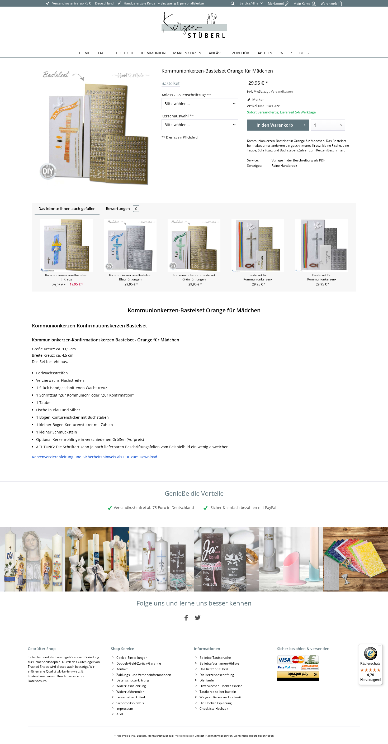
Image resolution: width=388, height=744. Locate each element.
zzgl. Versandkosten (278, 91)
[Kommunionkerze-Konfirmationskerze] (97, 559)
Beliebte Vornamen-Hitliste (219, 663)
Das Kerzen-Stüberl (214, 669)
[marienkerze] (32, 559)
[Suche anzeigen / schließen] (233, 3)
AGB (119, 714)
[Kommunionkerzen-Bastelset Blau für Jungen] (130, 245)
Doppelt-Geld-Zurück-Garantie (138, 663)
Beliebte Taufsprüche (215, 657)
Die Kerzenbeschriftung (217, 675)
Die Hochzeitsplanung (216, 703)
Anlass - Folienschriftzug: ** (186, 94)
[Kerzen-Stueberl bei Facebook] (186, 617)
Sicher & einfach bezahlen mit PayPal (243, 507)
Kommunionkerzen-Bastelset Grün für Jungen (194, 277)
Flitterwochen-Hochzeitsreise (221, 686)
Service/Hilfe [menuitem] (249, 3)
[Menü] (379, 647)
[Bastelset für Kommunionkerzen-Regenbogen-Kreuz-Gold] (258, 245)
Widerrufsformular (130, 691)
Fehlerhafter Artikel (130, 697)
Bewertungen (121, 208)
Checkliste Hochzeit (214, 708)
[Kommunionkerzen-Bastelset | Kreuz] (66, 245)
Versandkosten (184, 735)
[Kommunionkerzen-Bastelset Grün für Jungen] (194, 245)
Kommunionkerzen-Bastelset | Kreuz (66, 277)
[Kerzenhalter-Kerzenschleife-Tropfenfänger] (291, 559)
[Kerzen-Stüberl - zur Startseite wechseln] (194, 26)
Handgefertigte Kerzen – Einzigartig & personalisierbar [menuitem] (163, 3)
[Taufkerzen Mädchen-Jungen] (161, 559)
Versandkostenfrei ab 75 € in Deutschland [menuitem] (82, 3)
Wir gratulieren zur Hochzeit (220, 697)
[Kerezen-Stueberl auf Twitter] (198, 617)
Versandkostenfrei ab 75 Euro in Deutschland (154, 507)
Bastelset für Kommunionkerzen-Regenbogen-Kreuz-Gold (258, 277)
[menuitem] (233, 3)
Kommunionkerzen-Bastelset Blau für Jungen (130, 277)
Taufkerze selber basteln (218, 691)
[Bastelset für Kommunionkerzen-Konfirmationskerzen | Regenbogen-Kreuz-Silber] (321, 245)
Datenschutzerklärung (132, 680)
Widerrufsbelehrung (131, 686)
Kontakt (121, 669)
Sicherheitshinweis (130, 703)
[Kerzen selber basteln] (355, 559)
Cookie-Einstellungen (131, 657)
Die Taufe (207, 680)
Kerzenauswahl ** (178, 115)
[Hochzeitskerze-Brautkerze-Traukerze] (226, 559)
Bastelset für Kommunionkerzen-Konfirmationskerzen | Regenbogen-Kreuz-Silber (321, 277)
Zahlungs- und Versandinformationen (143, 675)
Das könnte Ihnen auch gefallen (67, 208)
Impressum (124, 708)
